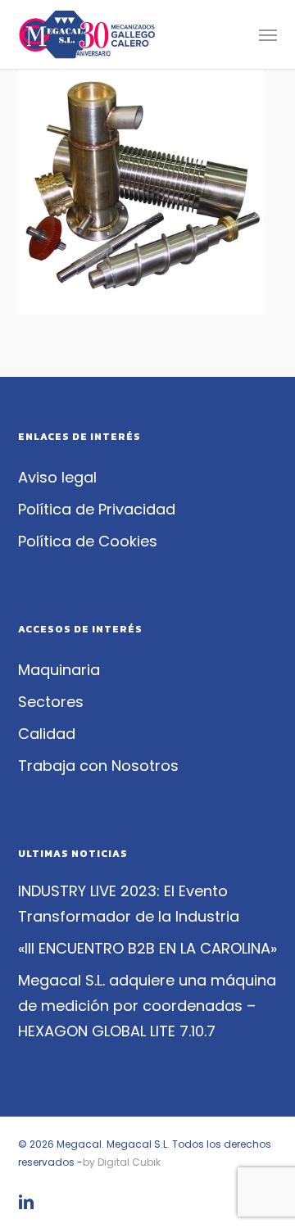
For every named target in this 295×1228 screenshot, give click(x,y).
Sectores (51, 701)
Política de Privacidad (96, 509)
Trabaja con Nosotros (98, 765)
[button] (268, 34)
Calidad (46, 733)
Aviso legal (57, 477)
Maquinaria (59, 669)
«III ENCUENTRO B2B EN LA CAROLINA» (147, 948)
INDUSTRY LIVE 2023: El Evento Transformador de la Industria (128, 904)
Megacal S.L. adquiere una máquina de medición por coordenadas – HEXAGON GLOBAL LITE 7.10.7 (147, 1005)
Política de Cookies (87, 541)
